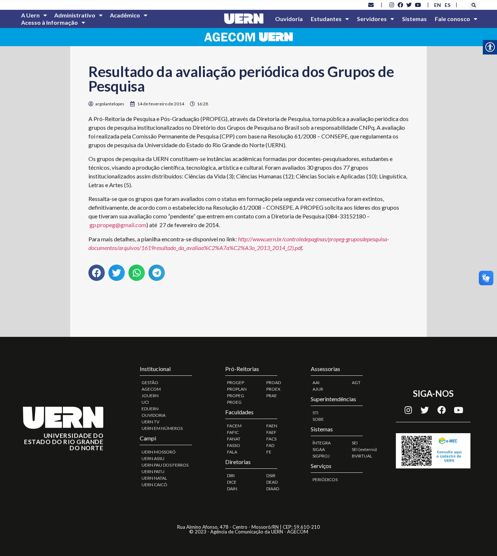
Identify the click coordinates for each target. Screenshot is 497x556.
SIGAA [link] (319, 449)
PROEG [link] (234, 402)
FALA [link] (232, 452)
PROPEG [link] (235, 395)
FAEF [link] (271, 432)
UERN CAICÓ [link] (154, 484)
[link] (371, 4)
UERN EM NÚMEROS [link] (162, 428)
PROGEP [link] (235, 382)
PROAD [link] (273, 382)
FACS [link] (271, 439)
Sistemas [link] (414, 18)
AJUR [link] (318, 389)
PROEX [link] (273, 389)
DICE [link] (231, 482)
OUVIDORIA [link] (154, 415)
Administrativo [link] (74, 15)
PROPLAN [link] (237, 389)
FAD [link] (270, 445)
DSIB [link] (270, 475)
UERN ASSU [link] (153, 458)
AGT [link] (356, 382)
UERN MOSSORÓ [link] (159, 452)
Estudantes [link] (326, 18)
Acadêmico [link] (125, 15)
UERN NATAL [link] (154, 478)
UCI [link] (145, 402)
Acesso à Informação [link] (49, 22)
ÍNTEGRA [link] (322, 443)
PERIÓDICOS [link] (325, 479)
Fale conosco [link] (452, 18)
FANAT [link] (233, 439)
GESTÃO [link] (150, 382)
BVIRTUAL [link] (362, 456)
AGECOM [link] (151, 389)
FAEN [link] (271, 425)
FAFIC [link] (233, 432)
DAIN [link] (232, 488)
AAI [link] (316, 382)
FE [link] (268, 452)
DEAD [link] (272, 482)
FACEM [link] (234, 425)
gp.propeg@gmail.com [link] (118, 224)
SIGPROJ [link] (321, 456)
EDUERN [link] (150, 408)
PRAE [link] (271, 395)
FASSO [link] (233, 445)
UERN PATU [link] (153, 471)
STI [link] (315, 412)
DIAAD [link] (272, 488)
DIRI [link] (231, 475)
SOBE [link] (318, 419)
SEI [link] (355, 443)
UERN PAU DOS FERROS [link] (165, 465)
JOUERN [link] (150, 395)
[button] (474, 5)
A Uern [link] (30, 15)
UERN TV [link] (150, 421)
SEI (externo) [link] (364, 449)
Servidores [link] (372, 18)
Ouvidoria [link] (289, 18)
